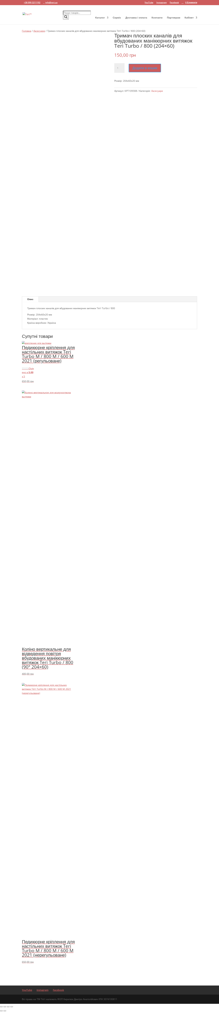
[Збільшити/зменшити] (1, 1006)
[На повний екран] (4, 1006)
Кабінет (189, 17)
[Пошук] (66, 17)
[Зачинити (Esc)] (11, 1006)
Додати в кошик (144, 68)
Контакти (157, 17)
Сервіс (117, 17)
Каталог (100, 17)
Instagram (161, 3)
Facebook (174, 3)
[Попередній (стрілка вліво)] (1, 1010)
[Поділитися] (8, 1006)
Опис (30, 299)
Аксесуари (39, 30)
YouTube (149, 3)
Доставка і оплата (136, 17)
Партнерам (173, 17)
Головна (26, 30)
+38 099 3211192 (32, 2)
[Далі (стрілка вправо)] (4, 1010)
